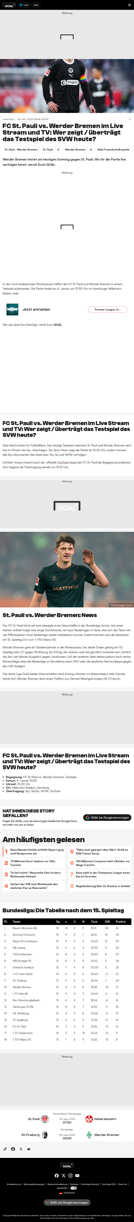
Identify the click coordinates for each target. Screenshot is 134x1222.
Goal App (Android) (90, 1184)
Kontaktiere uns (14, 1184)
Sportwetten (62, 1188)
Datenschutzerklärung (57, 1184)
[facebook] (56, 1176)
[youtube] (77, 1176)
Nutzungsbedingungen (34, 1184)
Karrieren (74, 1184)
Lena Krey (8, 119)
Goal (18, 1215)
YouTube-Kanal (67, 462)
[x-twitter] (63, 1176)
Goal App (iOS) (108, 1184)
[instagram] (70, 1176)
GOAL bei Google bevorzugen (110, 817)
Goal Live (122, 1184)
